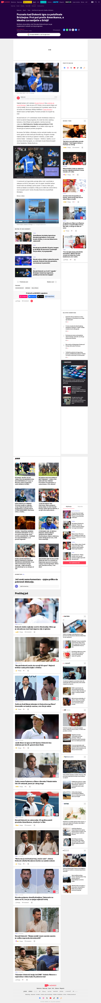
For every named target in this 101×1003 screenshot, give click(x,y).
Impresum (33, 994)
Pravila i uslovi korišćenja (46, 994)
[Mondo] (5, 2)
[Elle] (35, 991)
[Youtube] (74, 68)
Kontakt (38, 994)
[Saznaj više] (85, 362)
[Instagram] (68, 68)
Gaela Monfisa (47, 109)
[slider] (20, 221)
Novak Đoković (39, 103)
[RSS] (84, 68)
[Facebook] (64, 68)
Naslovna (19, 10)
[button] (57, 30)
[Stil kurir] (39, 991)
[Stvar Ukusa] (75, 991)
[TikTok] (77, 68)
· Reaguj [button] (68, 147)
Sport (24, 10)
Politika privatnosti (71, 994)
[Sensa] (61, 991)
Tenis (29, 10)
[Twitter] (71, 68)
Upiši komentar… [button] (24, 586)
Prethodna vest (24, 282)
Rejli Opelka (35, 288)
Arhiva (64, 994)
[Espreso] (30, 991)
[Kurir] (25, 991)
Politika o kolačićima (57, 994)
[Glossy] (44, 991)
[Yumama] (68, 991)
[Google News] (81, 68)
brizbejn (28, 288)
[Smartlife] (55, 991)
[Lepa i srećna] (49, 991)
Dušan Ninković (20, 29)
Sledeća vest (50, 282)
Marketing (27, 994)
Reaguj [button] (18, 301)
